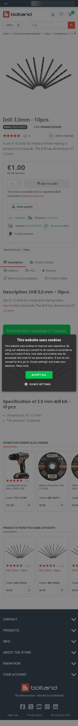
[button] (38, 384)
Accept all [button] (39, 374)
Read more (22, 366)
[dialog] (39, 363)
